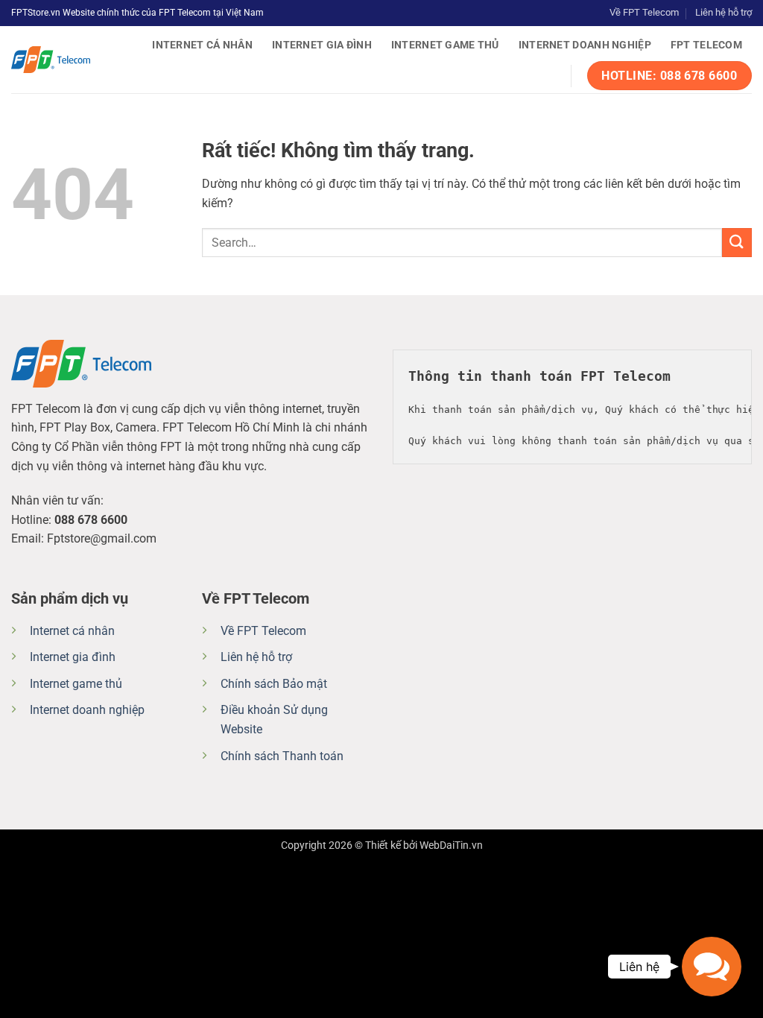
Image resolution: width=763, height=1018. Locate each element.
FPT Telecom (706, 45)
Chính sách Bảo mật (274, 684)
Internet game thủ (445, 45)
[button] (711, 966)
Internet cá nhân (202, 45)
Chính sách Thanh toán (282, 756)
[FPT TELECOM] (68, 59)
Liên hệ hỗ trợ (723, 12)
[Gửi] (737, 242)
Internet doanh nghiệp (585, 45)
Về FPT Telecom (644, 12)
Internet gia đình (322, 45)
